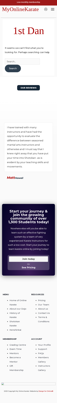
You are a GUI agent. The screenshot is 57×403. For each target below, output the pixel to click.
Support (42, 349)
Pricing (42, 300)
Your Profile (44, 345)
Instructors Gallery (44, 368)
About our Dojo (18, 308)
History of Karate (15, 315)
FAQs (41, 353)
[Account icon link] (45, 9)
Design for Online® (46, 391)
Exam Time (16, 349)
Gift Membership (17, 368)
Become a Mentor (15, 359)
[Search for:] (22, 61)
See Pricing (28, 267)
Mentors (14, 353)
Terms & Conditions (43, 319)
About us (43, 308)
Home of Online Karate (18, 302)
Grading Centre (18, 345)
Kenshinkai (15, 330)
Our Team (43, 304)
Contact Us (44, 313)
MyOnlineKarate (20, 9)
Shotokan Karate (15, 323)
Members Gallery (43, 359)
